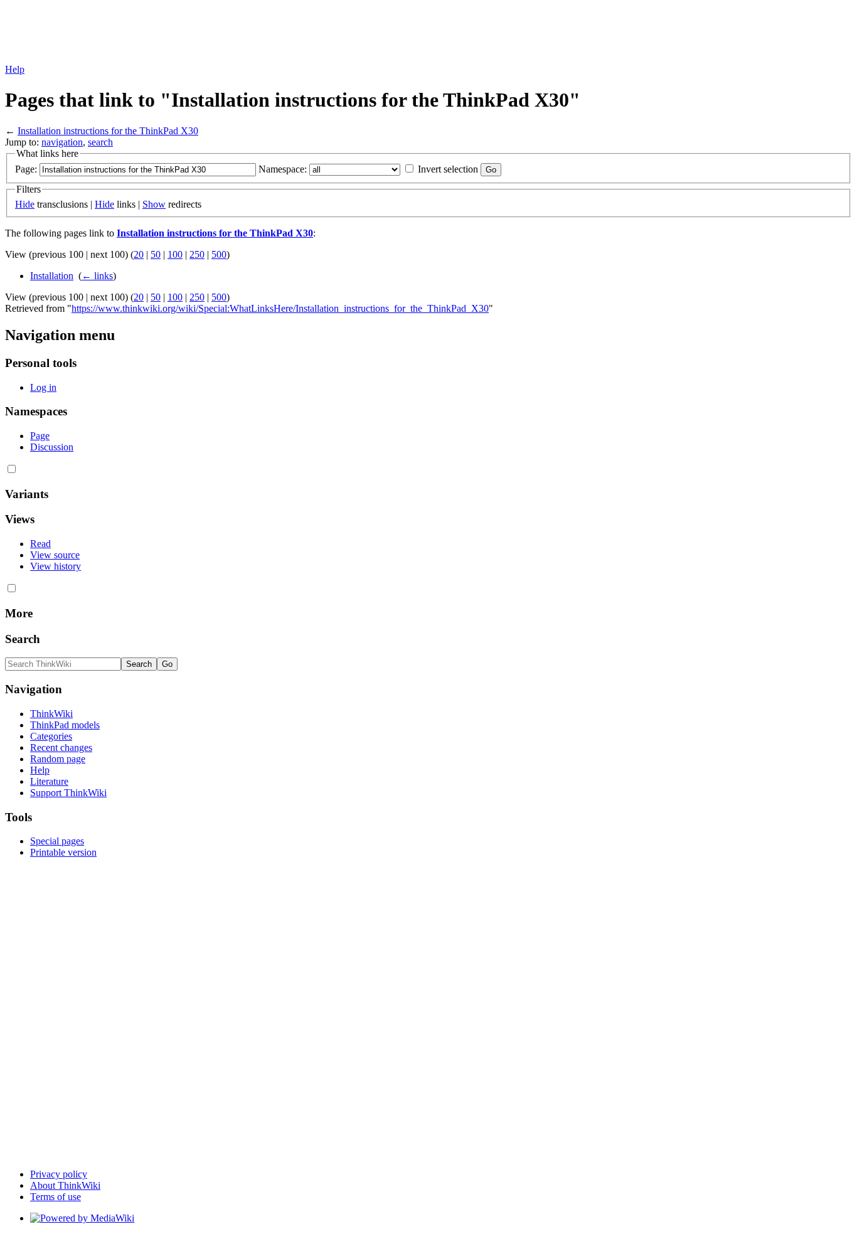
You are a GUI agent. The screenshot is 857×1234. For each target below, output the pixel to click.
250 (197, 254)
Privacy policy (58, 1174)
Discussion (51, 447)
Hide (25, 204)
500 (218, 254)
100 (175, 254)
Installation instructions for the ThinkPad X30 (108, 130)
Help (14, 69)
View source (55, 555)
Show (154, 204)
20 (139, 254)
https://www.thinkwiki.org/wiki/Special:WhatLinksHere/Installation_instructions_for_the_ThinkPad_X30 (280, 308)
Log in (43, 387)
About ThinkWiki (65, 1185)
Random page (57, 758)
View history (55, 566)
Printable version (63, 852)
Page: (26, 169)
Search (22, 639)
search (100, 142)
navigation (62, 142)
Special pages (57, 841)
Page (40, 435)
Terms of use (55, 1196)
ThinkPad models (65, 725)
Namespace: (282, 169)
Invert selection (448, 169)
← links (97, 275)
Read (40, 543)
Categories (51, 736)
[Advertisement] (233, 33)
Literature (49, 781)
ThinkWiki (51, 713)
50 (156, 254)
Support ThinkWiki (68, 792)
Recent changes (61, 747)
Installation (51, 275)
